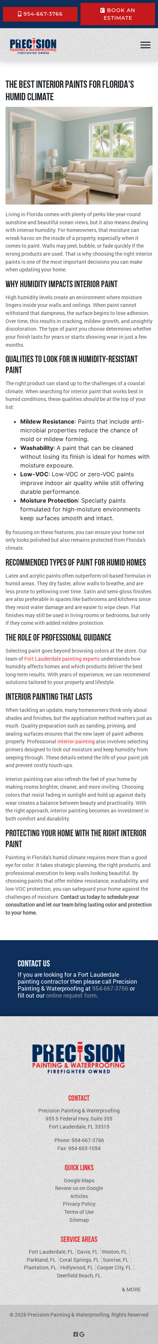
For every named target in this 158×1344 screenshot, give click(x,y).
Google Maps (79, 1180)
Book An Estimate (120, 14)
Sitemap (79, 1219)
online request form (71, 995)
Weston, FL (114, 1251)
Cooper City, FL (114, 1267)
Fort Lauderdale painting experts (62, 658)
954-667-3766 (42, 14)
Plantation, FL (40, 1267)
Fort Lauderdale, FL (51, 1251)
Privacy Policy (79, 1203)
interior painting (76, 741)
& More (131, 1289)
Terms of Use (79, 1211)
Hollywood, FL (76, 1267)
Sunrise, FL (116, 1259)
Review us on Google (79, 1188)
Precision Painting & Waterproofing (68, 1314)
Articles (79, 1196)
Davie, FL (87, 1251)
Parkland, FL (41, 1259)
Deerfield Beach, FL (79, 1275)
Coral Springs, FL (79, 1259)
